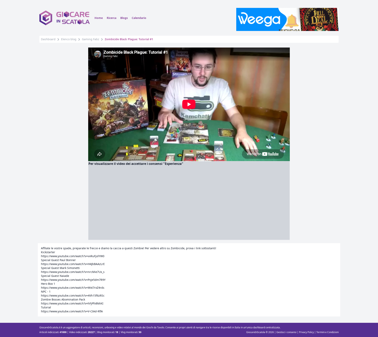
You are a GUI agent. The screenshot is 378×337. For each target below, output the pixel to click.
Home (98, 18)
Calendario (139, 18)
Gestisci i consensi (286, 332)
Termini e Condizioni (327, 332)
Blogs (124, 18)
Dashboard (48, 39)
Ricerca (111, 18)
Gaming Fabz (90, 39)
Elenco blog (68, 39)
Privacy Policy (306, 332)
